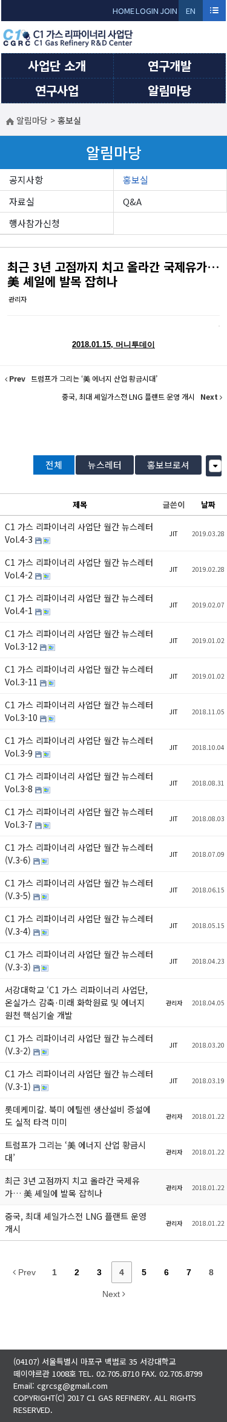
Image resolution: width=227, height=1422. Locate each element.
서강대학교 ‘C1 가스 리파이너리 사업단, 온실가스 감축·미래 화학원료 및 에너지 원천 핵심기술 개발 (76, 1002)
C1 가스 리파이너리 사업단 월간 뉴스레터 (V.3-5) (79, 889)
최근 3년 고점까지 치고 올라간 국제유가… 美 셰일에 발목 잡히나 (113, 274)
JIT (173, 533)
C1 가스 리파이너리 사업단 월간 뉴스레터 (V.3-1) (79, 1080)
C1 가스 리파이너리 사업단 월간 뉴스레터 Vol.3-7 (79, 817)
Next (112, 1294)
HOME (123, 10)
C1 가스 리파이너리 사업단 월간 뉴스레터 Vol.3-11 (79, 675)
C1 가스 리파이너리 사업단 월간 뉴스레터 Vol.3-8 (79, 782)
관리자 (17, 299)
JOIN (168, 10)
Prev (26, 1272)
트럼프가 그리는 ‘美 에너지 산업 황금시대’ (75, 1151)
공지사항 (26, 179)
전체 (53, 464)
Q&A (132, 201)
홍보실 (135, 179)
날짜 (208, 504)
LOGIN (147, 10)
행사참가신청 (34, 223)
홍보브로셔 (168, 464)
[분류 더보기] (215, 466)
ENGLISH (191, 13)
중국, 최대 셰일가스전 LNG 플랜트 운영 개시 (75, 1222)
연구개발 (169, 65)
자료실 (22, 201)
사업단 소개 (57, 65)
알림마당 (169, 90)
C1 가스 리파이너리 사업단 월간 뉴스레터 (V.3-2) (79, 1044)
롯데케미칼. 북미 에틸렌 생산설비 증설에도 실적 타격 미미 (78, 1115)
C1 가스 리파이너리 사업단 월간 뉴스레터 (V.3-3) (79, 960)
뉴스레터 (105, 464)
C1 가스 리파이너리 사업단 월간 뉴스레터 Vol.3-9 (79, 746)
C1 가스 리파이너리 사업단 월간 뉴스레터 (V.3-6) (79, 853)
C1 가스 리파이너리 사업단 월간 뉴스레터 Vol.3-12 (79, 639)
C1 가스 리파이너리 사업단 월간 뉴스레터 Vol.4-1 (79, 604)
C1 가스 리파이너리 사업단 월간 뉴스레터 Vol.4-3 (79, 532)
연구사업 (57, 90)
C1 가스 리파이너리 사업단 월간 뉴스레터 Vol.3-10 (79, 711)
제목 (80, 504)
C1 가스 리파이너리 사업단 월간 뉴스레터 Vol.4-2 (79, 568)
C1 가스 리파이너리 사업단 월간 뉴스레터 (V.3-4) (79, 924)
